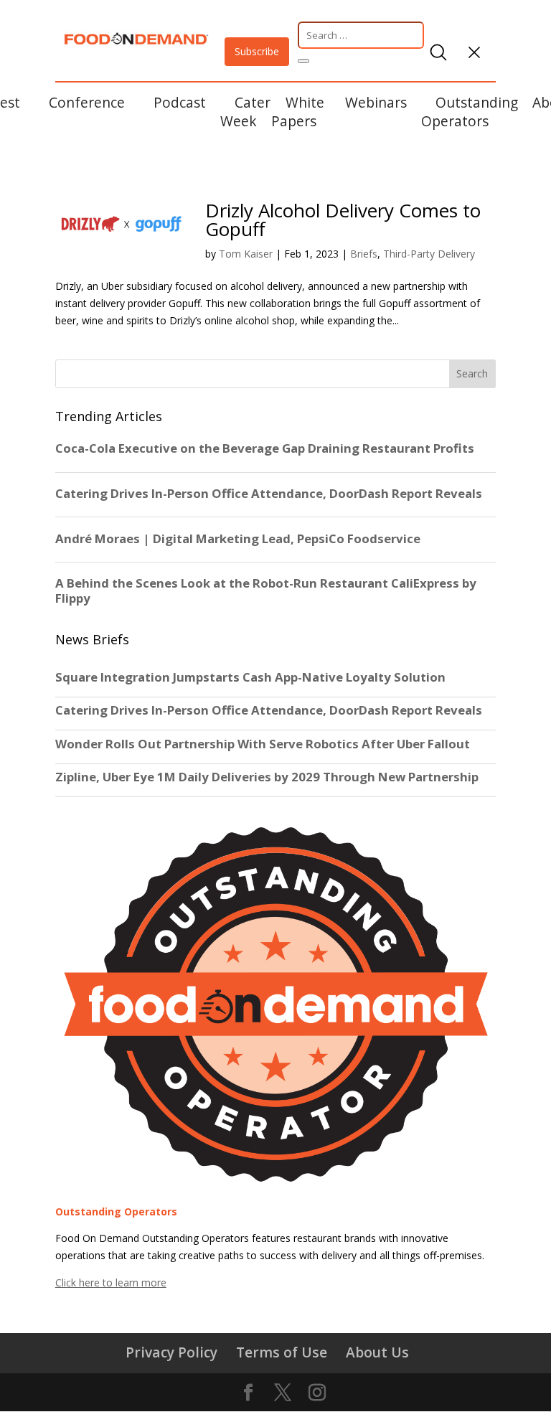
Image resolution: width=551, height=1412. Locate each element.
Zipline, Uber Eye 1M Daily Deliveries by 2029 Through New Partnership (268, 777)
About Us (377, 1352)
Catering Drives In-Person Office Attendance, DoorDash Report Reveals (268, 710)
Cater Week (245, 112)
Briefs (363, 253)
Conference (87, 102)
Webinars (376, 102)
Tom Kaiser (246, 253)
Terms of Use (281, 1352)
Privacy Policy (171, 1352)
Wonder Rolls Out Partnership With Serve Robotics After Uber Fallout (262, 744)
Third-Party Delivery (429, 253)
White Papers (297, 112)
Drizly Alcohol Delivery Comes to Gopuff (343, 219)
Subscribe (257, 51)
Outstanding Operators (469, 112)
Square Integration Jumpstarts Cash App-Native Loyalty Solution (250, 677)
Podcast (180, 102)
